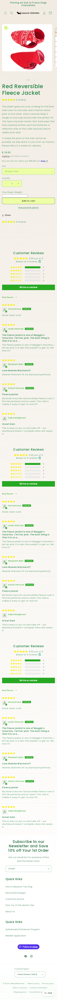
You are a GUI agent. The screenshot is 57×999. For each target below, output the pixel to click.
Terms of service (19, 988)
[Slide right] (35, 80)
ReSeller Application (16, 935)
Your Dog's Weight (12, 192)
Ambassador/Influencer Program (23, 929)
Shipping (6, 156)
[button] (5, 13)
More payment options (28, 207)
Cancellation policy (37, 992)
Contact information (38, 988)
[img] (8, 304)
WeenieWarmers (17, 983)
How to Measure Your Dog (19, 886)
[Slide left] (22, 80)
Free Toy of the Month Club (20, 905)
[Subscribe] (48, 869)
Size (4, 166)
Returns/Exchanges (16, 892)
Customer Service (15, 899)
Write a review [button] (28, 287)
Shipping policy (20, 992)
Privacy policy (48, 983)
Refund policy (33, 983)
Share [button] (8, 215)
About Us (10, 911)
